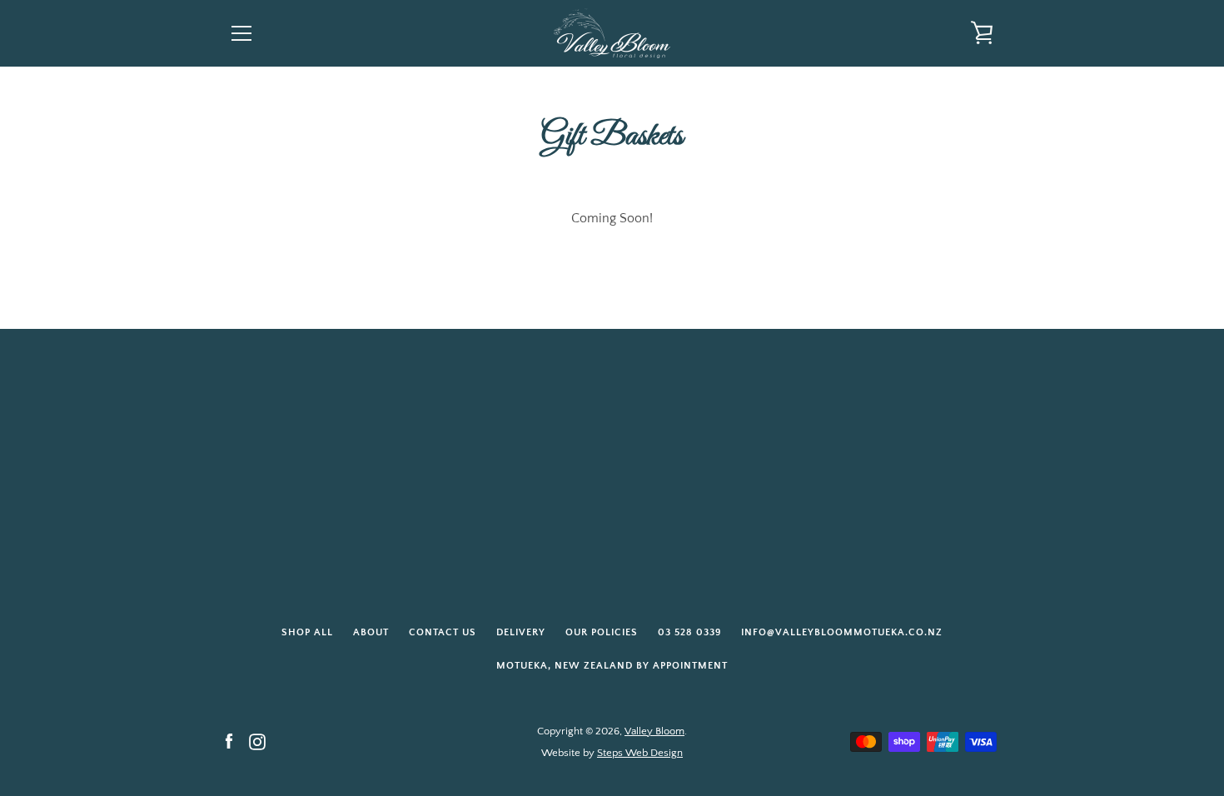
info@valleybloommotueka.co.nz (842, 632)
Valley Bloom (654, 731)
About (371, 632)
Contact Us (442, 632)
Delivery (520, 632)
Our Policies (601, 632)
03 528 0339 (689, 632)
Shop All (307, 632)
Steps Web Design (640, 753)
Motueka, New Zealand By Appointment (612, 665)
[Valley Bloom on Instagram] (257, 741)
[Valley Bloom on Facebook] (229, 741)
